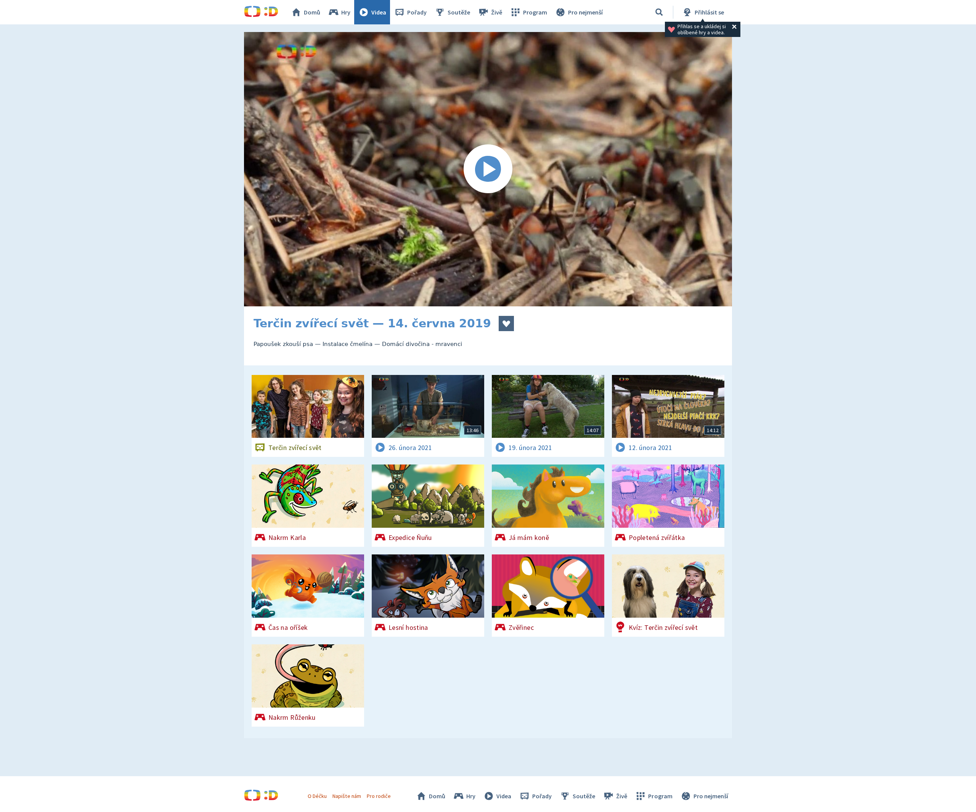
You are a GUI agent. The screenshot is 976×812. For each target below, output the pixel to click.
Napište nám (346, 796)
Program (535, 12)
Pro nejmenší (585, 12)
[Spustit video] (488, 169)
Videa (378, 12)
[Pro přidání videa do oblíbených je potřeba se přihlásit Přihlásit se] (506, 323)
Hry (345, 12)
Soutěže (459, 12)
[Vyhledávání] (659, 12)
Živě (496, 12)
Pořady (417, 12)
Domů (312, 12)
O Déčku (317, 796)
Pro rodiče (379, 796)
